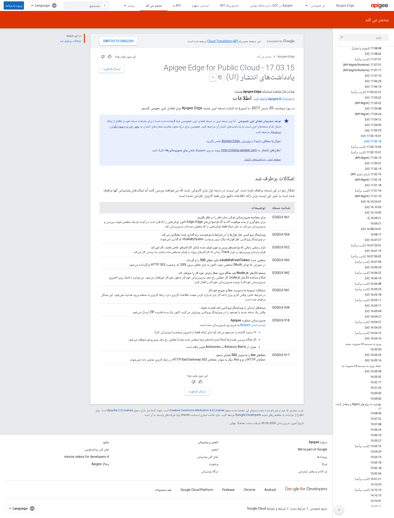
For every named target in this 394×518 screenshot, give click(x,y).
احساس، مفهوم (200, 5)
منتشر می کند (153, 5)
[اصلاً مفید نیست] (102, 56)
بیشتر (131, 5)
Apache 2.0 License (120, 410)
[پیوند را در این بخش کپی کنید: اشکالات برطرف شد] (250, 179)
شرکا (324, 464)
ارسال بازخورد (111, 68)
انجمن (214, 449)
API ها (177, 5)
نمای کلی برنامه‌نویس (96, 449)
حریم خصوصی (318, 508)
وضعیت (213, 464)
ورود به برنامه (13, 5)
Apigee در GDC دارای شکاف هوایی (271, 5)
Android (270, 490)
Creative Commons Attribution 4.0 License (196, 410)
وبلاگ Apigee (100, 464)
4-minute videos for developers (86, 456)
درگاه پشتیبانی (209, 471)
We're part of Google (312, 449)
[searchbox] (363, 37)
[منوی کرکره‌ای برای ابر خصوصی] (304, 5)
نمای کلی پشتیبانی (207, 456)
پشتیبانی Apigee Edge (236, 141)
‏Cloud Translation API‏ (222, 41)
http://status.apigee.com (239, 150)
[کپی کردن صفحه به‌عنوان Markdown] (220, 77)
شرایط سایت (297, 508)
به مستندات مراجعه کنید (274, 99)
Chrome (249, 490)
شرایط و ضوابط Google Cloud (266, 508)
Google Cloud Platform (197, 490)
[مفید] (109, 56)
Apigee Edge (345, 5)
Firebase (228, 490)
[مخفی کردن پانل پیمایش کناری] (339, 509)
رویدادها (322, 456)
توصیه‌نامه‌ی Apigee (252, 325)
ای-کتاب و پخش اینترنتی (312, 471)
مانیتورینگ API (229, 5)
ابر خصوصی (318, 5)
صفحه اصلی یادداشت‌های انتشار (262, 159)
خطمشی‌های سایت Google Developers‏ (258, 414)
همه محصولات (163, 490)
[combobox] (86, 5)
